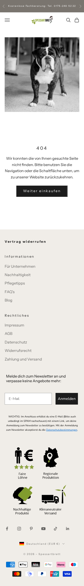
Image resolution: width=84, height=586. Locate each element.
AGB (8, 333)
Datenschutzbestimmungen (61, 430)
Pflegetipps (15, 283)
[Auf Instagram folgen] (19, 528)
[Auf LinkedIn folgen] (67, 528)
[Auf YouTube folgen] (43, 528)
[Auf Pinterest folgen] (31, 528)
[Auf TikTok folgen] (55, 528)
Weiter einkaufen (42, 191)
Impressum (14, 325)
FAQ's (10, 291)
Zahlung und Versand (23, 359)
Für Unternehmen (20, 266)
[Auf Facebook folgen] (7, 528)
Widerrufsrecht (18, 350)
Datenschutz (16, 342)
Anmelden (67, 398)
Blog (8, 300)
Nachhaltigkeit (18, 274)
